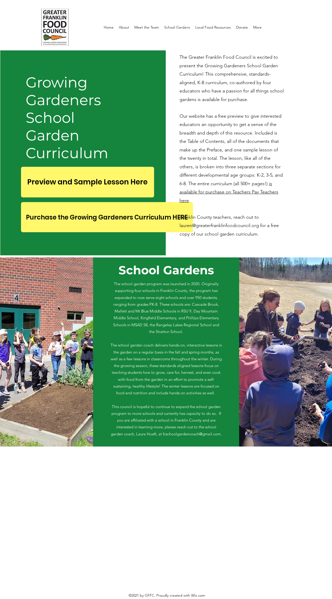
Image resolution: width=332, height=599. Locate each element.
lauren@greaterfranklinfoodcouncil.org (219, 225)
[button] (124, 27)
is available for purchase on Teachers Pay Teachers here (228, 192)
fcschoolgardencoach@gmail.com (192, 433)
